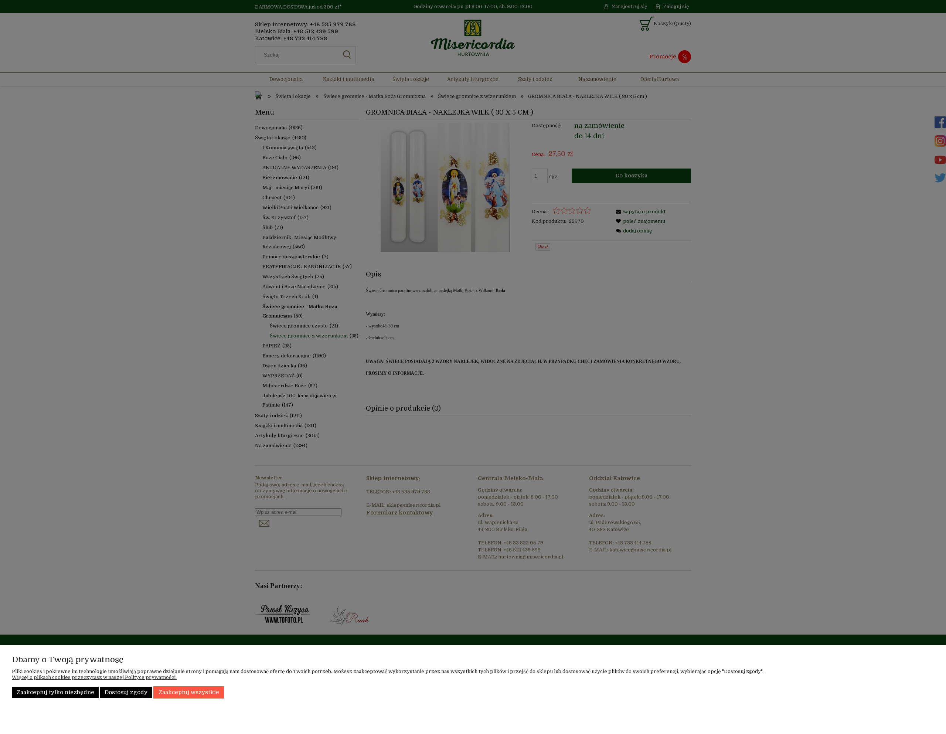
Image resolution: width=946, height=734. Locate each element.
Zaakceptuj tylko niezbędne (55, 692)
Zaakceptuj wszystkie (189, 692)
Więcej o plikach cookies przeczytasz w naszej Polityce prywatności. (94, 677)
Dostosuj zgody (126, 692)
